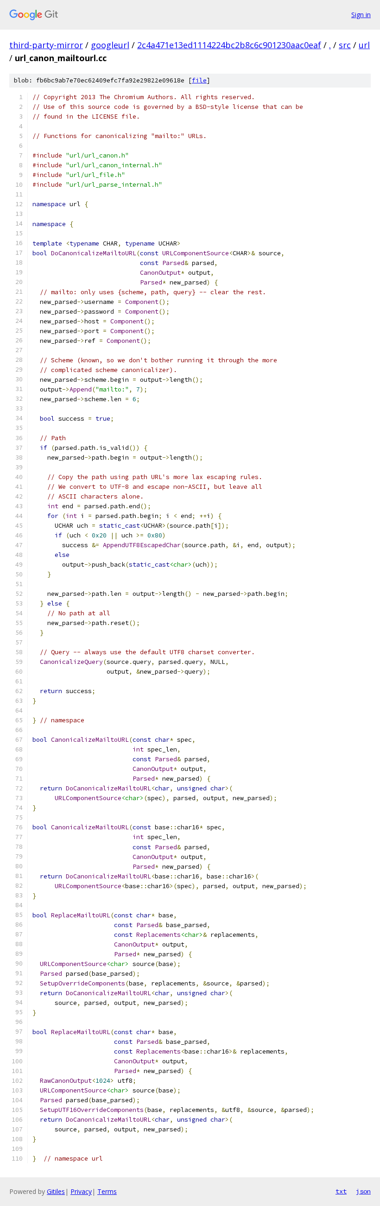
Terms (107, 1191)
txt (341, 1191)
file (199, 80)
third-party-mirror (46, 45)
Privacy (81, 1191)
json (363, 1191)
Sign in (361, 14)
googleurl (110, 45)
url (364, 45)
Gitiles (56, 1191)
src (345, 45)
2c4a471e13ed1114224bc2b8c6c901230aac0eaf (229, 45)
